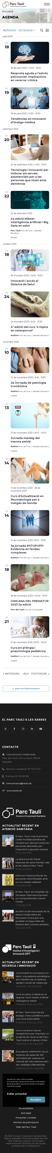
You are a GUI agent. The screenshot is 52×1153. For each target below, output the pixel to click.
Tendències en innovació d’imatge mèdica (28, 120)
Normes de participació (26, 1122)
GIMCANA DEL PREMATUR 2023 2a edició (30, 602)
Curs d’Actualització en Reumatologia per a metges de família (27, 499)
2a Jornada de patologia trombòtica (28, 384)
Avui (26, 673)
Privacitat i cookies (26, 1117)
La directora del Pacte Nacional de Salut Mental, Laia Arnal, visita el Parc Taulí (32, 862)
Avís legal (26, 1113)
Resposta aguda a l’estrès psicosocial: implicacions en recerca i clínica (29, 77)
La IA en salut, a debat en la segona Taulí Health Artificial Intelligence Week (32, 997)
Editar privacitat (17, 1093)
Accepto (35, 1099)
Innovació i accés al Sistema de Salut (24, 282)
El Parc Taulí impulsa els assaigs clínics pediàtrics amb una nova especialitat (32, 1015)
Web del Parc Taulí (26, 1127)
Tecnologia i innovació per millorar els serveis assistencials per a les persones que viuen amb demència (30, 176)
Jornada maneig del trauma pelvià (25, 439)
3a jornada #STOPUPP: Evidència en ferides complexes (27, 549)
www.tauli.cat (14, 790)
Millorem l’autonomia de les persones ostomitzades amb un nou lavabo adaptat (31, 878)
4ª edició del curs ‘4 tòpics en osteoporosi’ (29, 328)
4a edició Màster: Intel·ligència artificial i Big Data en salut (29, 222)
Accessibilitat (26, 1108)
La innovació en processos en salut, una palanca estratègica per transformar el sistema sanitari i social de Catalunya (33, 978)
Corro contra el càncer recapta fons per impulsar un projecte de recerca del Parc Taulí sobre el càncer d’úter (32, 1035)
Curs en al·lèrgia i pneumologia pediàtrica (28, 649)
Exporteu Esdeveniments (27, 688)
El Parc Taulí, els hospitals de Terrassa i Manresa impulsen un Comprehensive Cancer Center (32, 896)
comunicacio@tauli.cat (18, 783)
